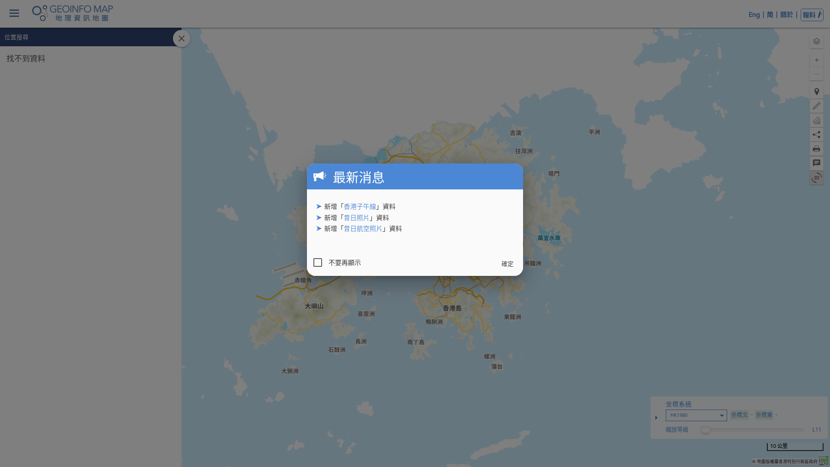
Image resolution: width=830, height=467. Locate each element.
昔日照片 (357, 217)
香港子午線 (360, 206)
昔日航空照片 (363, 228)
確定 (507, 263)
